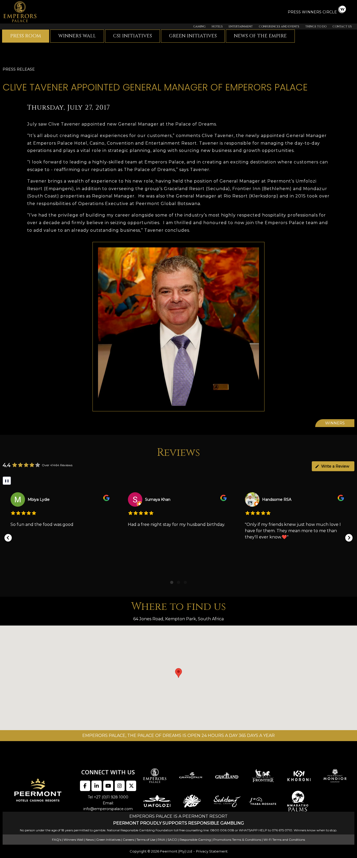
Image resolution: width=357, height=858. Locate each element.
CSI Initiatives (132, 36)
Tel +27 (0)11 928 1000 (108, 797)
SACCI (172, 840)
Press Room (25, 36)
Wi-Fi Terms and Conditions (284, 840)
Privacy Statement (212, 851)
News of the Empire (260, 36)
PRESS (295, 12)
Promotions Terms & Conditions (237, 840)
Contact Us (342, 27)
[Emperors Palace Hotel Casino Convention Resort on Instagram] (120, 786)
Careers (128, 840)
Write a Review (335, 466)
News (90, 840)
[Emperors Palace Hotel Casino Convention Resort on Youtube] (108, 786)
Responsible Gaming (195, 840)
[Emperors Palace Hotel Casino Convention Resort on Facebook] (85, 786)
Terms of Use (145, 840)
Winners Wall (77, 36)
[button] (8, 538)
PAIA (161, 840)
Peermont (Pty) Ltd (176, 851)
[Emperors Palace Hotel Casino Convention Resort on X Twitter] (131, 786)
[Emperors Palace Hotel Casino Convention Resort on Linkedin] (96, 786)
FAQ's (56, 840)
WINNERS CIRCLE (319, 12)
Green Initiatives (193, 36)
